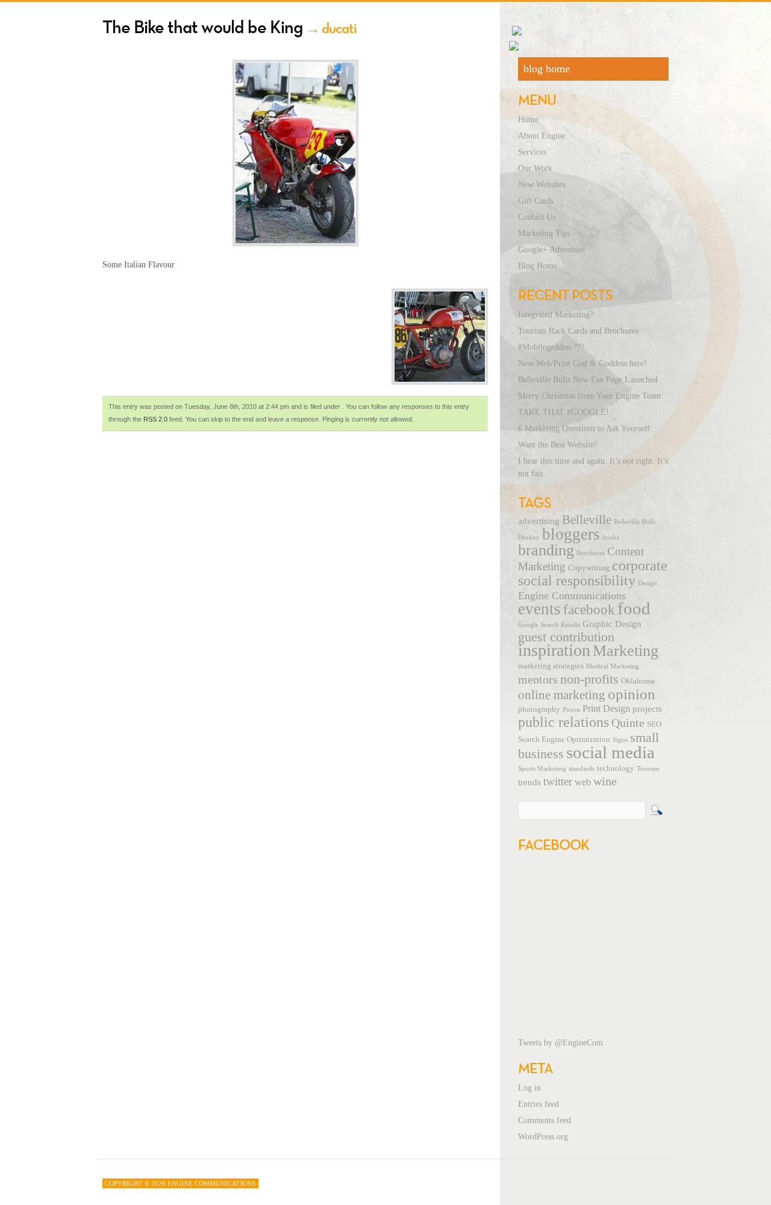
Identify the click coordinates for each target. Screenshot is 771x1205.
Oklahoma (638, 681)
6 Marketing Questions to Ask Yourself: (585, 428)
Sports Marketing (542, 768)
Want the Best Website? (558, 444)
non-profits (589, 679)
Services (532, 152)
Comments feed (544, 1120)
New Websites (542, 184)
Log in (529, 1087)
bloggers (571, 534)
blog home (546, 69)
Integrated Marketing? (555, 314)
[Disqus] (295, 599)
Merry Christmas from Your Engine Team (589, 395)
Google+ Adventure (551, 249)
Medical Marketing (612, 666)
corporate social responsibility (592, 573)
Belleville (586, 519)
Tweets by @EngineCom (560, 1042)
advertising (539, 521)
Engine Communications (572, 596)
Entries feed (538, 1104)
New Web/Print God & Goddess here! (582, 363)
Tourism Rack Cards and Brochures (578, 330)
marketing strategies (551, 666)
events (539, 609)
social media (610, 752)
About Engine (542, 135)
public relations (563, 722)
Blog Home (537, 265)
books (610, 537)
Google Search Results (549, 624)
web (583, 782)
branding (546, 550)
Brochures (590, 553)
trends (529, 782)
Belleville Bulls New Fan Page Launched (588, 379)
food (634, 608)
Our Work (535, 168)
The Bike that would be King (202, 27)
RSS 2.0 (155, 419)
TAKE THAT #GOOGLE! (563, 412)
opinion (631, 694)
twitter (557, 781)
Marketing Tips (544, 233)
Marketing (625, 650)
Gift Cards (536, 200)
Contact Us (536, 217)
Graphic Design (611, 624)
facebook (589, 609)
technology (615, 768)
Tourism (648, 768)
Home (528, 119)
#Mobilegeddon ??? (551, 347)
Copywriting (589, 568)
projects (647, 709)
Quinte (628, 722)
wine (605, 781)
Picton (571, 709)
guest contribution (566, 637)
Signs (620, 739)
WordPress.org (543, 1136)
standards (582, 768)
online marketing (561, 695)
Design (647, 583)
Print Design (606, 708)
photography (539, 709)
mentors (538, 679)
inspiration (554, 650)
